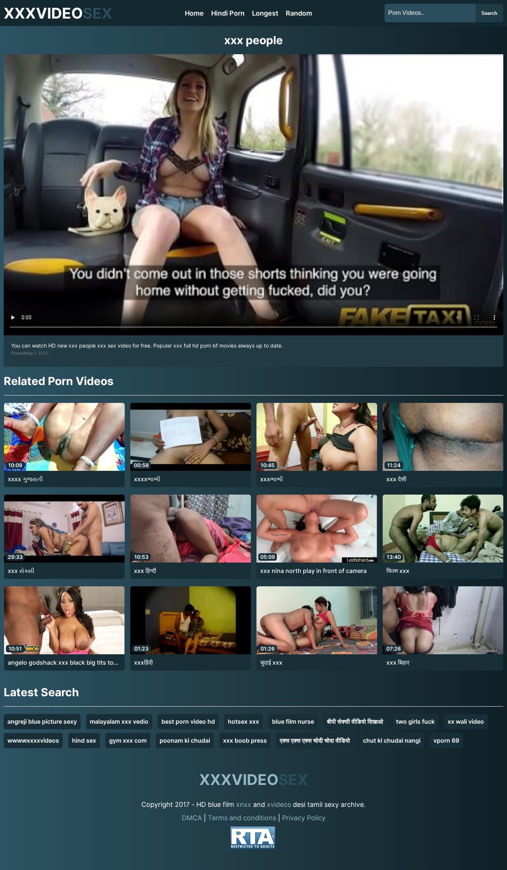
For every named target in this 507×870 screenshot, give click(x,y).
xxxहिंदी (143, 662)
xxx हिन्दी (145, 570)
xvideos (279, 804)
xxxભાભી (271, 479)
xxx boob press (245, 740)
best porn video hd (188, 721)
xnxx (243, 804)
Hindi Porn (228, 13)
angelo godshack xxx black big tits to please (61, 663)
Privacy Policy (304, 818)
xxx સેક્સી (21, 570)
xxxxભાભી (147, 479)
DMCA (192, 818)
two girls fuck (415, 721)
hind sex (84, 740)
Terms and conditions (242, 818)
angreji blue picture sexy (42, 721)
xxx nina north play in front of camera (313, 570)
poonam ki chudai (185, 740)
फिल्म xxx (397, 570)
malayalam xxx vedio (119, 721)
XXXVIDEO (58, 13)
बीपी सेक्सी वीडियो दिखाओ (355, 721)
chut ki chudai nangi (392, 740)
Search (489, 13)
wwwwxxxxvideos (33, 740)
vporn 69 (446, 740)
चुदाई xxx (271, 662)
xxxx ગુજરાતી (25, 479)
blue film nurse (293, 721)
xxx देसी (396, 479)
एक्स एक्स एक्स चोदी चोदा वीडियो (315, 740)
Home (194, 13)
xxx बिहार (397, 662)
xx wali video (466, 721)
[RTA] (252, 839)
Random (299, 13)
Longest (265, 13)
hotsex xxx (243, 721)
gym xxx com (128, 740)
